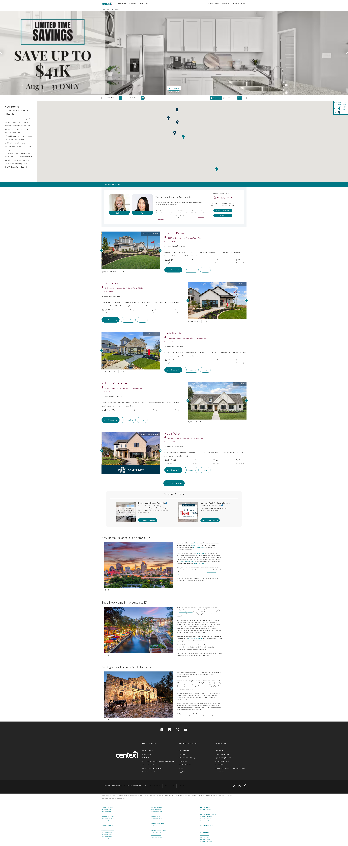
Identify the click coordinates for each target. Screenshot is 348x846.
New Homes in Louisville (156, 818)
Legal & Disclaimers (222, 754)
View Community (173, 270)
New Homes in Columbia (205, 818)
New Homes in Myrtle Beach (206, 820)
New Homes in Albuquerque (157, 825)
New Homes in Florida (107, 825)
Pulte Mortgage (184, 751)
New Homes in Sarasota (107, 836)
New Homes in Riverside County (109, 820)
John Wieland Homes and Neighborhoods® (158, 761)
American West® (148, 765)
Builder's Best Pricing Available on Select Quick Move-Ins (215, 504)
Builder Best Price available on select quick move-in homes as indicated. (214, 509)
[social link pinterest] (123, 272)
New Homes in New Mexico (157, 823)
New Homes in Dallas (204, 837)
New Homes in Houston (205, 839)
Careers (181, 768)
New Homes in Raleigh (156, 835)
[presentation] (1, 53)
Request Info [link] (223, 215)
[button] (122, 3)
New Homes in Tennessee (206, 825)
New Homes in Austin (204, 835)
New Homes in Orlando (107, 834)
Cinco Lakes (110, 283)
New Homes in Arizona (107, 807)
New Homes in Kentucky (157, 816)
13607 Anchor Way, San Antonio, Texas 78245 (184, 238)
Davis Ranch (172, 333)
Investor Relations (185, 765)
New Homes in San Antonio (206, 841)
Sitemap (181, 786)
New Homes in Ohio (205, 807)
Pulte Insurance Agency (187, 758)
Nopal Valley (172, 433)
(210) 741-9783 (169, 342)
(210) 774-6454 (170, 242)
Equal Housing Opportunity (224, 758)
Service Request (240, 3)
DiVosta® (145, 758)
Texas (108, 9)
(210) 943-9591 (107, 292)
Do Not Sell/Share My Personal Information (230, 768)
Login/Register (214, 3)
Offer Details (174, 88)
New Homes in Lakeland (107, 832)
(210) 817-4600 (107, 392)
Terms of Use (169, 786)
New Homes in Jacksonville (108, 830)
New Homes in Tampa (106, 838)
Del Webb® (146, 754)
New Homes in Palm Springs (108, 818)
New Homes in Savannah (156, 811)
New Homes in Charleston (206, 816)
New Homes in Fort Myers (107, 828)
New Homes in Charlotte (156, 832)
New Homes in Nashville (205, 828)
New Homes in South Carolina (208, 814)
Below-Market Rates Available (151, 503)
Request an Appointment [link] (223, 210)
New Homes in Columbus (205, 809)
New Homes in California (108, 816)
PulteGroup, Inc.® (148, 772)
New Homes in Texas (205, 832)
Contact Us (225, 3)
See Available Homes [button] (147, 520)
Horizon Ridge (174, 233)
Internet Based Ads (222, 761)
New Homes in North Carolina (158, 830)
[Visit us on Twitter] (177, 730)
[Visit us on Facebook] (161, 730)
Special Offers (174, 494)
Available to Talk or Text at (223, 193)
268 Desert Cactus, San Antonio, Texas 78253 (185, 438)
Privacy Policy (155, 786)
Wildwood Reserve (114, 383)
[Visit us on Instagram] (169, 730)
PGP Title (182, 754)
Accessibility (219, 765)
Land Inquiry (219, 772)
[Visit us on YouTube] (186, 730)
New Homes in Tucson (106, 811)
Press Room (183, 761)
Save (205, 270)
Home (103, 9)
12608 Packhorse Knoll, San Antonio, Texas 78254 (186, 338)
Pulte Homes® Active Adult (152, 768)
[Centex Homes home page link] (107, 3)
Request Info (191, 270)
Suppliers (182, 772)
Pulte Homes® (147, 751)
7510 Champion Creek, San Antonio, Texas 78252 (123, 288)
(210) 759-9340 (170, 442)
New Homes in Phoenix (107, 809)
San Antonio (9, 119)
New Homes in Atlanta (156, 809)
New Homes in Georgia (156, 807)
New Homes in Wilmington (156, 837)
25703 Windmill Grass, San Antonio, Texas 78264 (123, 388)
